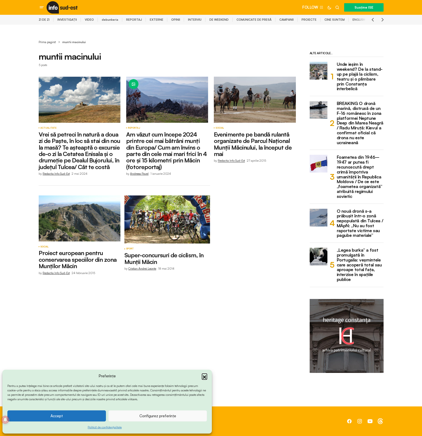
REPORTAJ (134, 19)
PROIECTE (309, 19)
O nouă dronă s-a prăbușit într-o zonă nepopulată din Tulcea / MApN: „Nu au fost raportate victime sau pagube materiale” (360, 223)
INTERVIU (195, 19)
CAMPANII (286, 19)
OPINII (175, 19)
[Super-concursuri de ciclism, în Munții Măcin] (167, 219)
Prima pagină (47, 42)
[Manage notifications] (5, 420)
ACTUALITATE (48, 128)
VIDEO (89, 19)
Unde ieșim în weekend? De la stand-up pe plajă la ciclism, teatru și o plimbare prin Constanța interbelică (360, 76)
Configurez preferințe (157, 416)
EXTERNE (156, 19)
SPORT (130, 248)
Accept (57, 416)
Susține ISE (364, 7)
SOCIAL (220, 128)
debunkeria (110, 19)
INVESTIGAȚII (67, 19)
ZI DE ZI (44, 19)
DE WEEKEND (219, 19)
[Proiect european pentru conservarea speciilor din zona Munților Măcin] (79, 218)
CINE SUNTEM (334, 19)
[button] (204, 376)
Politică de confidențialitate (105, 427)
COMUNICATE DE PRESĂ (253, 19)
